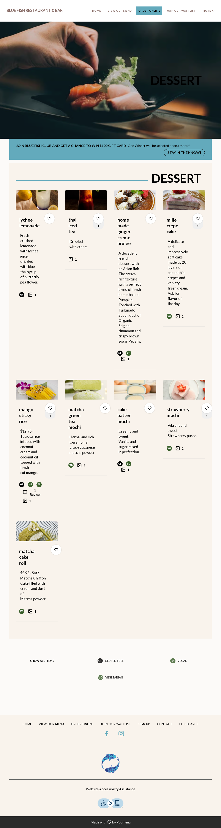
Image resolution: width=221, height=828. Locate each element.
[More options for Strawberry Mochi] (207, 408)
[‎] (108, 733)
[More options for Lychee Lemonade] (49, 218)
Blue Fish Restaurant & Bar (110, 763)
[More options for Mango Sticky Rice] (50, 408)
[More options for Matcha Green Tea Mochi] (105, 408)
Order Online (149, 10)
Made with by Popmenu (67, 822)
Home (96, 10)
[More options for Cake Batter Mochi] (149, 408)
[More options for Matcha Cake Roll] (56, 550)
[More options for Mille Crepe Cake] (198, 218)
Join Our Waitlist (181, 10)
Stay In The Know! (184, 152)
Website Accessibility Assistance (110, 789)
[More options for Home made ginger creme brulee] (150, 218)
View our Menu (119, 10)
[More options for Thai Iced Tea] (98, 218)
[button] (209, 10)
